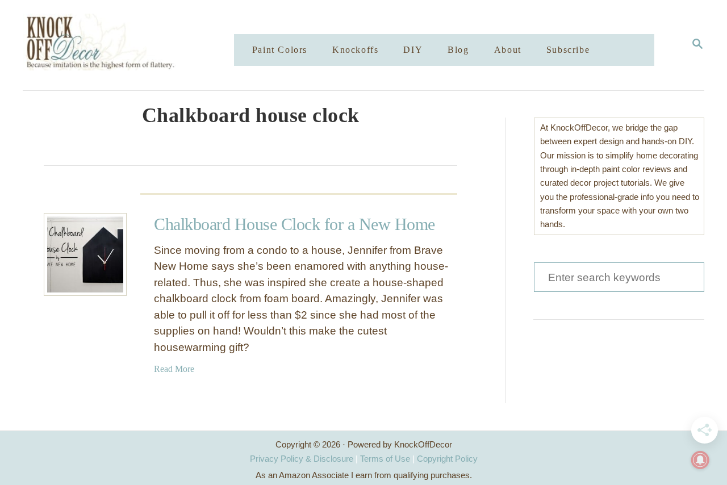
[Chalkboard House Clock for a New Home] (85, 254)
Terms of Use (385, 458)
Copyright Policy (447, 458)
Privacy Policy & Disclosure (301, 458)
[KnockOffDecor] (137, 45)
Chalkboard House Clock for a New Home (294, 224)
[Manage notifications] (700, 460)
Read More (174, 369)
